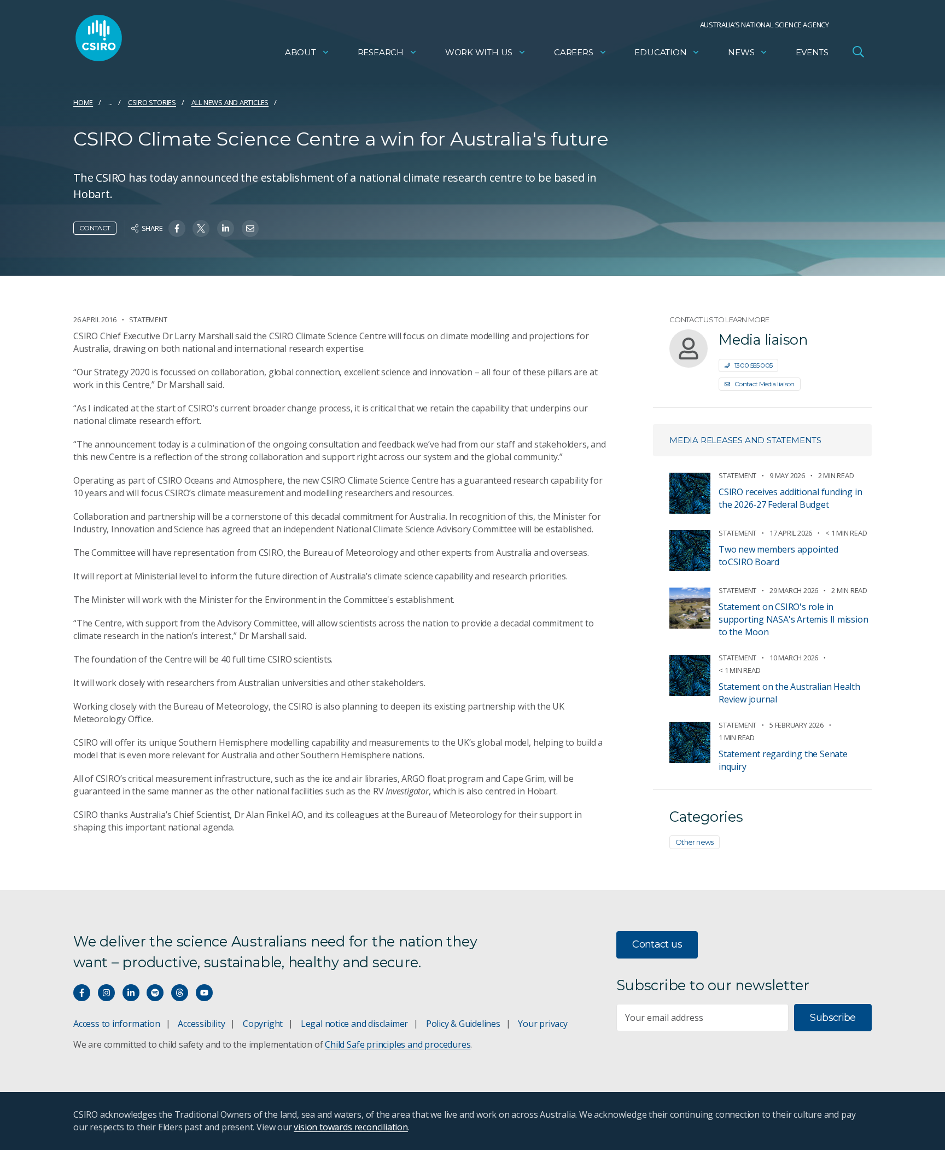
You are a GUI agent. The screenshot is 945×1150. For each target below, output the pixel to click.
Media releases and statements (745, 440)
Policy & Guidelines (463, 1024)
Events (812, 52)
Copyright (263, 1024)
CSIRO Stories (152, 102)
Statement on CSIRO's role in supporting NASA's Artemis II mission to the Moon (793, 619)
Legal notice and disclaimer (354, 1024)
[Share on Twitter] (200, 228)
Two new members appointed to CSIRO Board (778, 555)
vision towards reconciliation (351, 1127)
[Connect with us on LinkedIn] (130, 992)
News (741, 52)
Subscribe (832, 1018)
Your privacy (542, 1024)
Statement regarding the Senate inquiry (783, 760)
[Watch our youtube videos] (204, 992)
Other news (694, 842)
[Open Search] (858, 51)
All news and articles (230, 102)
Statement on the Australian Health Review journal (789, 693)
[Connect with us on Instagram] (106, 992)
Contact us (657, 944)
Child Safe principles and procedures (397, 1044)
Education (660, 52)
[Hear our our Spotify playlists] (155, 992)
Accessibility (201, 1024)
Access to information (116, 1024)
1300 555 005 (753, 365)
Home (83, 102)
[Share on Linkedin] (225, 228)
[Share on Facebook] (176, 228)
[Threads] (179, 992)
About (300, 52)
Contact (94, 228)
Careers (573, 52)
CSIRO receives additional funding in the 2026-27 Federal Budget (790, 498)
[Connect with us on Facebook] (81, 992)
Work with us (478, 52)
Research (381, 52)
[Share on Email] (250, 228)
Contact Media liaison (764, 384)
